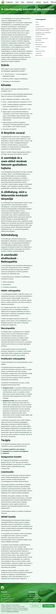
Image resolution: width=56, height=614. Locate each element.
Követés (37, 24)
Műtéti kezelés (38, 55)
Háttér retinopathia (39, 42)
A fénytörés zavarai (39, 26)
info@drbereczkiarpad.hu (8, 599)
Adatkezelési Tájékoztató (12, 611)
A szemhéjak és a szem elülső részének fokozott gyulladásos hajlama (44, 29)
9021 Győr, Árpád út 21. (8, 601)
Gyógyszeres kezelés (40, 51)
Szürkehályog (38, 36)
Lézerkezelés (38, 53)
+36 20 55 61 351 (6, 596)
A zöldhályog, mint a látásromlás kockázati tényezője (43, 33)
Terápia (37, 49)
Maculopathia (38, 44)
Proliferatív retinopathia (41, 47)
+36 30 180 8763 (6, 595)
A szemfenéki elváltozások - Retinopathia (41, 39)
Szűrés (36, 22)
